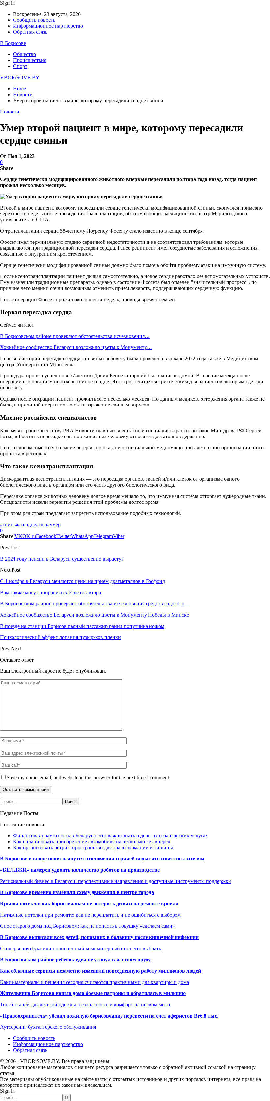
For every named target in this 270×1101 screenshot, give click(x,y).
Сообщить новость (34, 20)
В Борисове (13, 43)
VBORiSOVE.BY (20, 77)
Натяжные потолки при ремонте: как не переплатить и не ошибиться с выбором (90, 915)
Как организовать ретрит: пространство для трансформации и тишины (93, 847)
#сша (41, 524)
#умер (54, 524)
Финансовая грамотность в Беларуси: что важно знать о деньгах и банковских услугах (110, 835)
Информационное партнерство (48, 26)
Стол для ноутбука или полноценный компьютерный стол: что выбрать (80, 948)
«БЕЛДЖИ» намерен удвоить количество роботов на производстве (80, 870)
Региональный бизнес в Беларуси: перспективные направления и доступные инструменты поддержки (115, 881)
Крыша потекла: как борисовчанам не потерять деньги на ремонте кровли (89, 903)
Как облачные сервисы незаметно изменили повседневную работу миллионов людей (100, 971)
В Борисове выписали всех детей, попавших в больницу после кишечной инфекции (99, 937)
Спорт (20, 66)
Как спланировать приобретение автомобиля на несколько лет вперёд (91, 841)
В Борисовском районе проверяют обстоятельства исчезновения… (75, 336)
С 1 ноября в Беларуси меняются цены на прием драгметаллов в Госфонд (82, 581)
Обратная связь (30, 32)
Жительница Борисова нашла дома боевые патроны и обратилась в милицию (93, 993)
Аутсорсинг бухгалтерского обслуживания (48, 1027)
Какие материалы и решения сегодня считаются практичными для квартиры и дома (94, 982)
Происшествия (29, 60)
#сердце (27, 524)
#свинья (9, 524)
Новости (9, 111)
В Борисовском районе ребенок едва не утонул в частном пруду (75, 959)
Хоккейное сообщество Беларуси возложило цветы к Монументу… (76, 347)
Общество (24, 54)
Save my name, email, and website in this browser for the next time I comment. (88, 777)
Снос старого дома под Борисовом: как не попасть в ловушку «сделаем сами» (87, 926)
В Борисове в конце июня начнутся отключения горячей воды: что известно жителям (102, 858)
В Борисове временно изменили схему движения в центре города (77, 892)
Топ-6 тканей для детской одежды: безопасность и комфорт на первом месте (85, 1004)
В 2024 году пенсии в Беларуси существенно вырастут (61, 559)
